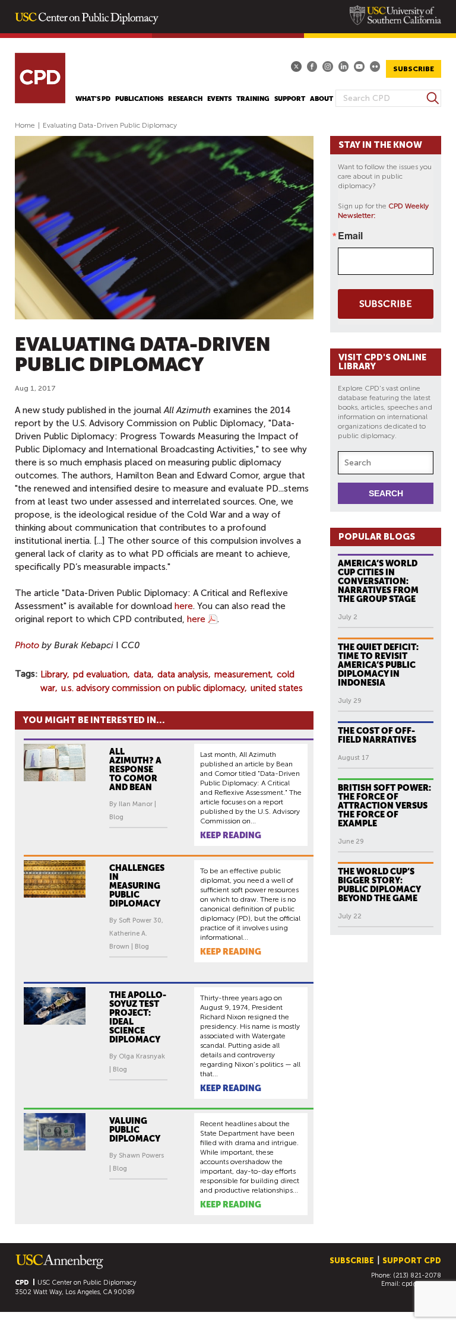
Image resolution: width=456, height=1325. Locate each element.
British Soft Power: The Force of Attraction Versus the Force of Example (384, 805)
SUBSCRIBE (413, 69)
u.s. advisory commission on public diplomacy (153, 688)
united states (277, 688)
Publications (139, 99)
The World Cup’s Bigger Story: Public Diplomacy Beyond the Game (379, 885)
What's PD (92, 99)
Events (219, 99)
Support (289, 99)
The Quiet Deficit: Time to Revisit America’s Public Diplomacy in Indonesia (378, 664)
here (184, 606)
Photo (27, 645)
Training (253, 99)
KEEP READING (230, 835)
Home (25, 125)
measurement (242, 674)
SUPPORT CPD (411, 1260)
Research (185, 99)
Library (53, 674)
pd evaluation (100, 674)
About (321, 99)
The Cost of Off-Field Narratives (377, 735)
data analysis (182, 674)
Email (350, 235)
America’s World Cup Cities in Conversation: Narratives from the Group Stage (378, 581)
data (142, 674)
